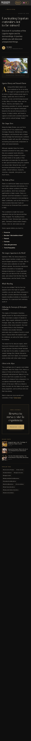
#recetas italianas (7, 472)
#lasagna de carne (18, 472)
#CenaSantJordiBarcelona (9, 481)
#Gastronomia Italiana (8, 492)
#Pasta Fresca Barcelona (9, 487)
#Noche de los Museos (8, 469)
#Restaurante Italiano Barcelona (10, 490)
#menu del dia (19, 469)
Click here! (17, 398)
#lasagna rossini (7, 475)
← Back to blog (10, 9)
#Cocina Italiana (20, 484)
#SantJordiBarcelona (8, 484)
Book (18, 3)
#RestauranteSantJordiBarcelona (11, 478)
